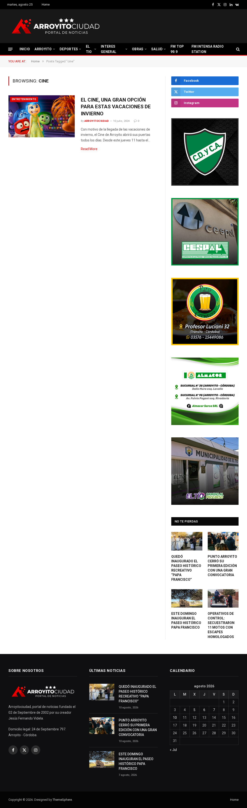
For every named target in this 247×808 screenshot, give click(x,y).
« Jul (173, 750)
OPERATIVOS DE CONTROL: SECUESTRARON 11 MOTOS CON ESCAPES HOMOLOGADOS (221, 625)
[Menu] (10, 49)
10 (175, 718)
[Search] (237, 49)
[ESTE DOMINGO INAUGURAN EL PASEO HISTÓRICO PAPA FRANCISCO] (186, 598)
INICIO (25, 49)
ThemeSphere (62, 799)
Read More (89, 149)
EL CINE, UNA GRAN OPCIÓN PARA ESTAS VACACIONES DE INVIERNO (116, 107)
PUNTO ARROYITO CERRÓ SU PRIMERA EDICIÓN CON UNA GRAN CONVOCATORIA (222, 566)
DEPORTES (69, 49)
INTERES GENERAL (108, 49)
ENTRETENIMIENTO (24, 99)
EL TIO (89, 49)
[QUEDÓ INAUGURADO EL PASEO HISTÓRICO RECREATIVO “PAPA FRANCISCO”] (186, 541)
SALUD (157, 49)
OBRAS (137, 49)
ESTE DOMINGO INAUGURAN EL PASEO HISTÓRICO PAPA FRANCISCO (186, 620)
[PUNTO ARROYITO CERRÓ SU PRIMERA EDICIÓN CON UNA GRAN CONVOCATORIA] (223, 541)
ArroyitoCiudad (96, 121)
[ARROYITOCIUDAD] (55, 26)
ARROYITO (43, 49)
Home (46, 4)
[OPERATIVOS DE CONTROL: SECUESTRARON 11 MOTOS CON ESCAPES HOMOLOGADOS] (223, 598)
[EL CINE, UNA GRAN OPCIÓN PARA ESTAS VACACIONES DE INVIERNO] (41, 116)
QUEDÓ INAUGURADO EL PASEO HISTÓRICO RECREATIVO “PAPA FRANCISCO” (186, 568)
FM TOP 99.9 (177, 49)
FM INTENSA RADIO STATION (208, 49)
